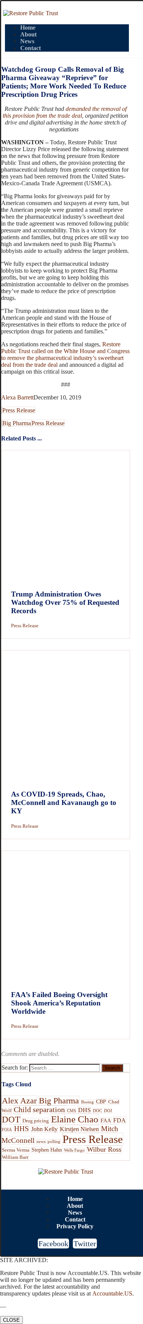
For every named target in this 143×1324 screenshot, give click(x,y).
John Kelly (44, 1129)
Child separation (39, 1110)
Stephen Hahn (47, 1150)
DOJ (108, 1111)
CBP (101, 1102)
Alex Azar (19, 1100)
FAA (106, 1121)
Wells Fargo (74, 1150)
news (41, 1141)
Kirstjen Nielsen (79, 1129)
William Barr (15, 1157)
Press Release (18, 410)
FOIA (7, 1130)
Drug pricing (35, 1121)
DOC (97, 1111)
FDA (119, 1120)
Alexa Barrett (17, 397)
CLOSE (11, 1320)
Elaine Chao (74, 1119)
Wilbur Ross (104, 1149)
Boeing (87, 1102)
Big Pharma (16, 423)
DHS (84, 1110)
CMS (71, 1111)
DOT (11, 1119)
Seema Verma (15, 1150)
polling (54, 1141)
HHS (21, 1129)
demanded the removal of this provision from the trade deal (65, 112)
